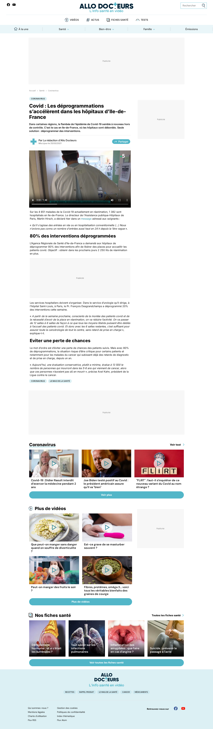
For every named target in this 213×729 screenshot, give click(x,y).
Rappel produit (86, 692)
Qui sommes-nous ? (38, 708)
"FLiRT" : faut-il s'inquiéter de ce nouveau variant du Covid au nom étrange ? (158, 483)
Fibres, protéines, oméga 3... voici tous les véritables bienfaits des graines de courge (106, 590)
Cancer (126, 692)
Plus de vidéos (50, 508)
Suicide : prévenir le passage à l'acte (163, 650)
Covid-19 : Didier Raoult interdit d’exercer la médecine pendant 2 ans (53, 483)
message (86, 218)
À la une (23, 29)
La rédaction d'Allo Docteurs (60, 140)
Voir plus (106, 494)
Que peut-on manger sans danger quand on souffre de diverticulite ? (54, 548)
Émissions (191, 29)
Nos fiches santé (53, 615)
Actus (95, 19)
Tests (144, 19)
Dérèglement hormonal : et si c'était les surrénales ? (46, 648)
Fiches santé (119, 19)
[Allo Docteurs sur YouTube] (14, 4)
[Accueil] (106, 679)
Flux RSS (32, 720)
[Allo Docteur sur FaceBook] (8, 4)
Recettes (69, 692)
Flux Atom (62, 720)
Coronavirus (53, 90)
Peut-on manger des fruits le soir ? (53, 588)
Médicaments (141, 692)
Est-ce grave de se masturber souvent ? (104, 546)
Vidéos (74, 19)
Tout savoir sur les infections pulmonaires (83, 648)
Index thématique (66, 716)
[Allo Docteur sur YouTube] (183, 708)
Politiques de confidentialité (71, 712)
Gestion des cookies (67, 708)
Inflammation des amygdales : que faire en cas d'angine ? (125, 648)
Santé (62, 29)
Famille (147, 29)
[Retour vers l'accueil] (106, 7)
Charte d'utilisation (37, 716)
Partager (123, 141)
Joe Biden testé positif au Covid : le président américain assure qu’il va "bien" (106, 483)
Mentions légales (36, 712)
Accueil (32, 90)
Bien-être (105, 29)
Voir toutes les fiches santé (107, 662)
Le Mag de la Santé (60, 381)
